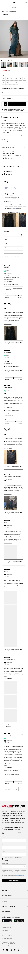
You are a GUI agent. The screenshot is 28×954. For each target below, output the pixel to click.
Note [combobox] (6, 239)
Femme (7, 11)
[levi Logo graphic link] (14, 2)
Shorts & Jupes (12, 11)
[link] (5, 930)
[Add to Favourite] (5, 104)
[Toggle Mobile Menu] (1, 2)
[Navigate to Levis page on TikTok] (3, 949)
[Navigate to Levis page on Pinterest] (7, 949)
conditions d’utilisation (20, 875)
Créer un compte (14, 880)
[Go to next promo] (23, 6)
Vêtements (4, 11)
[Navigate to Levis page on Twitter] (18, 949)
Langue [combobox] (6, 252)
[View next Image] (27, 39)
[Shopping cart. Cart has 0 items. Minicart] (25, 2)
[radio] (4, 79)
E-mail (3, 851)
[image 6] (16, 56)
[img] (24, 866)
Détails (14, 7)
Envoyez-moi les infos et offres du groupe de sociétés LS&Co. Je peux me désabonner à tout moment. (14, 859)
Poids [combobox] (6, 247)
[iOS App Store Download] (7, 920)
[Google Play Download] (19, 920)
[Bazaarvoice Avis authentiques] (11, 188)
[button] (6, 93)
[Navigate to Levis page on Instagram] (11, 949)
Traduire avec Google (8, 281)
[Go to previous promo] (4, 6)
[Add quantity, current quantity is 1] (24, 98)
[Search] (22, 2)
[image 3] (11, 56)
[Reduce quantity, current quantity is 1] (18, 98)
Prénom (4, 837)
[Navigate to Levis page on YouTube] (15, 949)
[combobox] (15, 256)
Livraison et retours (19, 110)
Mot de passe (5, 863)
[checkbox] (3, 859)
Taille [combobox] (6, 243)
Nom (3, 844)
